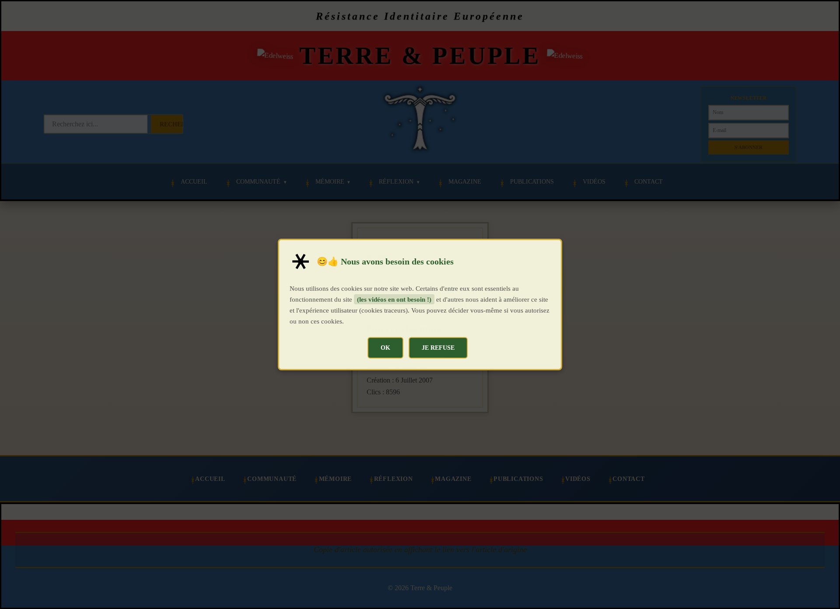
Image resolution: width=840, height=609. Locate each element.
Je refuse (438, 347)
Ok (385, 347)
